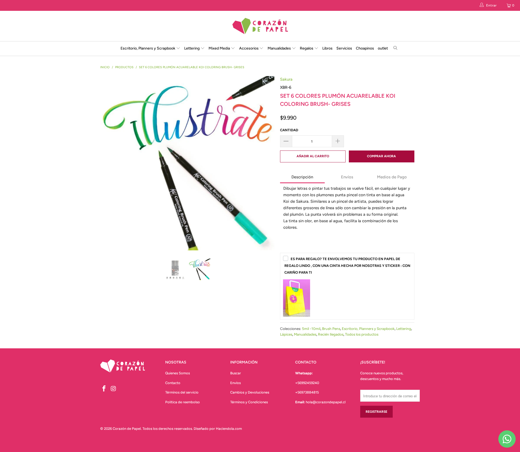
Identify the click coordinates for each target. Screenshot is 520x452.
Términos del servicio (182, 392)
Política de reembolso (182, 402)
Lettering (192, 48)
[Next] (265, 163)
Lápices (286, 334)
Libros (327, 48)
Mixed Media (220, 48)
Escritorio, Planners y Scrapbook (148, 48)
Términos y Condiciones (249, 402)
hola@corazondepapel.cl (326, 402)
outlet (383, 48)
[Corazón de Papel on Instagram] (114, 388)
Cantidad (289, 130)
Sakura (286, 79)
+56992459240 (307, 383)
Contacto (172, 383)
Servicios (344, 48)
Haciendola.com (229, 429)
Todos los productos (361, 334)
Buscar (235, 373)
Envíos (235, 383)
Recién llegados (330, 334)
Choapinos (365, 48)
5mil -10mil (311, 328)
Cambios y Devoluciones (249, 392)
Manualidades (280, 48)
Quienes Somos (177, 373)
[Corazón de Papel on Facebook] (104, 388)
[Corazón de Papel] (260, 26)
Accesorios (249, 48)
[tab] (302, 177)
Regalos (307, 48)
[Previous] (109, 163)
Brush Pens (331, 328)
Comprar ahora (381, 156)
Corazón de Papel (127, 429)
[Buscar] (395, 48)
